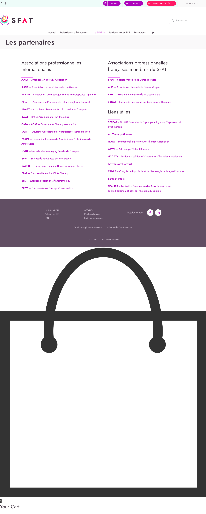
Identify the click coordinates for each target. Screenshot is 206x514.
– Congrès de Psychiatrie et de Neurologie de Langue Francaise (146, 171)
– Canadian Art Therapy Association (48, 124)
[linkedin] (158, 212)
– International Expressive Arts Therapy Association (138, 141)
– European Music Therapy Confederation (47, 188)
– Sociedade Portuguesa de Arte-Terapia (46, 158)
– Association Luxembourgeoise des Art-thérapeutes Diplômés (58, 94)
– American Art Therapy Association (44, 80)
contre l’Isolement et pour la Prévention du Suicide (134, 191)
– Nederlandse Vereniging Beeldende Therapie (50, 151)
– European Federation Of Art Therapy (45, 173)
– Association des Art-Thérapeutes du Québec (49, 87)
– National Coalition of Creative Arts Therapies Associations (145, 156)
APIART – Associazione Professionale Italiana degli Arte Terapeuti (56, 102)
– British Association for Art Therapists (45, 117)
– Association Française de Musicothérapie (134, 94)
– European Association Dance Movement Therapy (53, 166)
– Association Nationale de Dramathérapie (133, 87)
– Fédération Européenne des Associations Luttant (139, 186)
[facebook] (150, 212)
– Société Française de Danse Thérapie (132, 80)
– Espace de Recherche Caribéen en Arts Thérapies (139, 102)
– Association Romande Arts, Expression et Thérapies (54, 109)
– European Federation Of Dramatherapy (45, 181)
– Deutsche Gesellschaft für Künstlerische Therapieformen (55, 132)
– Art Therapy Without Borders (128, 149)
